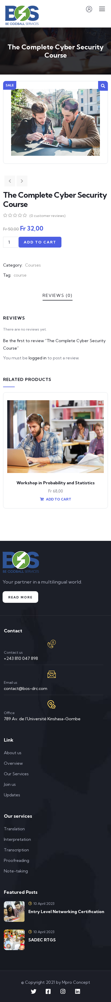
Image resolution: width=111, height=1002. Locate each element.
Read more (20, 597)
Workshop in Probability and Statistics (56, 482)
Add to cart (40, 242)
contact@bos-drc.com (25, 688)
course (20, 275)
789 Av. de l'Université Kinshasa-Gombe (42, 718)
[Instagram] (63, 991)
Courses (33, 265)
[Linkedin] (78, 991)
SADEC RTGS (42, 939)
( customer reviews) (47, 215)
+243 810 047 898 (21, 658)
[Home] (21, 562)
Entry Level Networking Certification (66, 911)
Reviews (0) (58, 295)
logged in (37, 357)
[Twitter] (33, 991)
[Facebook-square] (48, 991)
